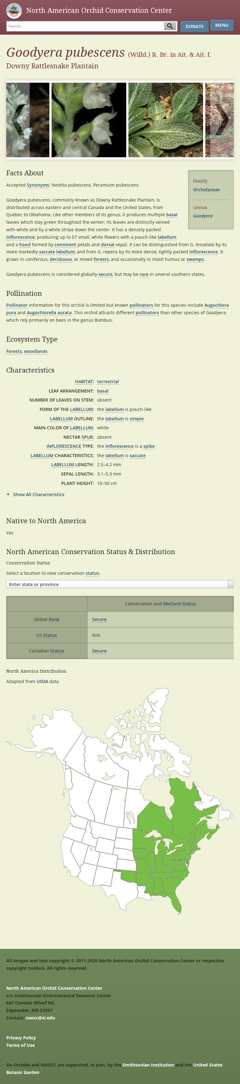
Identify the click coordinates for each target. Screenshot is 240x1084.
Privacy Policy (21, 1038)
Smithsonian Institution (148, 1065)
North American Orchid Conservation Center (54, 988)
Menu (222, 25)
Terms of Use (20, 1045)
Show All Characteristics (38, 494)
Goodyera (202, 216)
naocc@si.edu (40, 1018)
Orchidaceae (206, 190)
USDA (42, 681)
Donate (195, 26)
